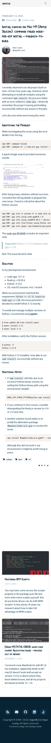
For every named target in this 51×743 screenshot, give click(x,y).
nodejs (9, 459)
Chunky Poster (35, 726)
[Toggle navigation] (45, 3)
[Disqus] (25, 506)
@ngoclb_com (19, 50)
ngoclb (6, 3)
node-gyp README (16, 233)
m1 (30, 459)
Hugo (22, 726)
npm (20, 459)
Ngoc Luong (17, 47)
